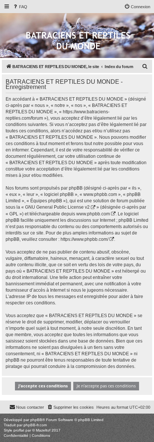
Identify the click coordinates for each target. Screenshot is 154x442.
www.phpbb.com (93, 214)
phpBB (36, 420)
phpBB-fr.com (35, 425)
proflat (18, 430)
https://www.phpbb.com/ (84, 239)
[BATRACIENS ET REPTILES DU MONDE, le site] (78, 41)
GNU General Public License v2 (57, 207)
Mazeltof (43, 430)
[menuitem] (19, 6)
